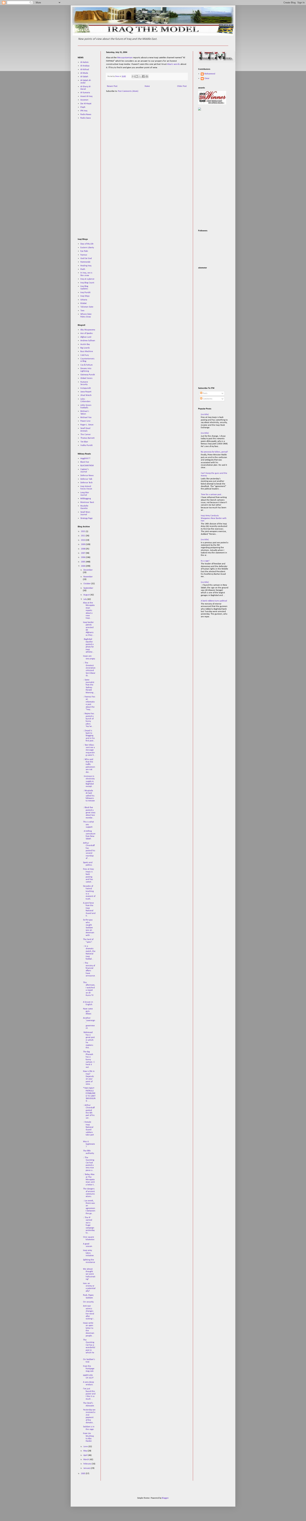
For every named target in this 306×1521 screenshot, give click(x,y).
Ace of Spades (86, 333)
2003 (83, 1474)
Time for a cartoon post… (212, 495)
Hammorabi (85, 262)
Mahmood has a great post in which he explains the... (89, 1040)
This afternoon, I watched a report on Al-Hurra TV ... (89, 990)
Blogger (165, 1498)
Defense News (87, 476)
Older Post (182, 86)
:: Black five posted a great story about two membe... (89, 812)
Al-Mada (84, 73)
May (85, 1451)
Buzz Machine (86, 351)
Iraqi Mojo (84, 296)
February (87, 1464)
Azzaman (84, 100)
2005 (83, 562)
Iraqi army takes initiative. (88, 1253)
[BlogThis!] (136, 76)
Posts (204, 393)
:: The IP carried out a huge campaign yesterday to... (89, 1225)
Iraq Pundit (85, 292)
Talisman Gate (86, 307)
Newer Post (112, 86)
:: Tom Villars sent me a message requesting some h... (89, 750)
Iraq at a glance (87, 279)
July (85, 599)
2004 (83, 566)
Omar (206, 78)
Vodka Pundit (86, 445)
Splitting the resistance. (89, 1262)
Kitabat (83, 303)
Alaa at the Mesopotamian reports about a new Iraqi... (89, 610)
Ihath (82, 269)
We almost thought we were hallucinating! (89, 1274)
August (86, 595)
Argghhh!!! (85, 458)
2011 (83, 536)
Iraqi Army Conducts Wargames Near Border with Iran (213, 518)
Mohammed (209, 74)
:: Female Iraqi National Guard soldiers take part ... (88, 1129)
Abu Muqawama (87, 330)
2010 (83, 540)
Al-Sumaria (85, 93)
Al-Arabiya (84, 66)
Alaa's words (173, 64)
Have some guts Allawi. (88, 1011)
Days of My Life (87, 244)
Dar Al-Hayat (85, 104)
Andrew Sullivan (87, 341)
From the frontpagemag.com (88, 1368)
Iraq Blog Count (87, 283)
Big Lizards (85, 348)
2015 (83, 531)
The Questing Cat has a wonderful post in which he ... (89, 1347)
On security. (88, 1302)
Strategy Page (86, 518)
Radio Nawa (85, 114)
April (85, 1455)
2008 (83, 549)
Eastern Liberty (87, 248)
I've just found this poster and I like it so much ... (89, 1394)
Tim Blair (84, 442)
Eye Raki (84, 251)
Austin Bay (85, 344)
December (88, 570)
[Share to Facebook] (143, 76)
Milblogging (85, 499)
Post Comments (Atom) (128, 91)
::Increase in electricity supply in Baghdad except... (89, 781)
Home (147, 86)
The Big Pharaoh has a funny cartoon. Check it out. (89, 1059)
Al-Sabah (84, 77)
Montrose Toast (87, 502)
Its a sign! (205, 561)
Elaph (82, 107)
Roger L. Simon (87, 425)
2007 (83, 553)
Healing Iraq (85, 266)
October (87, 584)
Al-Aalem (84, 62)
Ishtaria (83, 300)
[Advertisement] (88, 178)
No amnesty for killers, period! (214, 452)
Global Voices (86, 378)
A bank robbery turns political (214, 601)
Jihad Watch (86, 395)
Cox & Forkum (86, 365)
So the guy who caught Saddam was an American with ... (88, 927)
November (88, 577)
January (87, 1468)
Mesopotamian (124, 57)
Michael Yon (86, 417)
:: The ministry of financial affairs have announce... (89, 970)
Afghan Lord (85, 337)
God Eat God (86, 258)
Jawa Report (85, 392)
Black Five (84, 462)
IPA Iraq (83, 111)
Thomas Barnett (87, 438)
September (88, 588)
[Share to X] (140, 76)
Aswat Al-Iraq (86, 96)
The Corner (85, 435)
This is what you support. (88, 824)
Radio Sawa (85, 118)
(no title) (205, 414)
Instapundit (85, 388)
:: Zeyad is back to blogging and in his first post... (89, 736)
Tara (82, 311)
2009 (83, 544)
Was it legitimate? (89, 1144)
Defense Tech (86, 483)
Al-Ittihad (84, 70)
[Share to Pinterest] (147, 76)
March (86, 1460)
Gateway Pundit (87, 375)
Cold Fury (84, 355)
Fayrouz (83, 255)
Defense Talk (86, 479)
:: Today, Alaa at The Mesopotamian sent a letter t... (89, 1179)
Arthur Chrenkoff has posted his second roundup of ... (89, 850)
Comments (207, 399)
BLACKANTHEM (87, 466)
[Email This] (133, 76)
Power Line (85, 421)
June (85, 1447)
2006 (83, 557)
